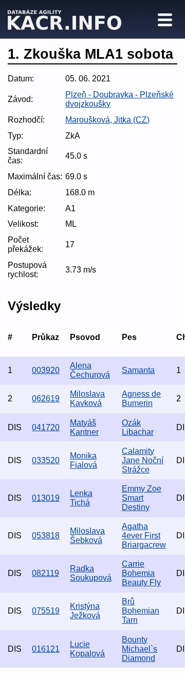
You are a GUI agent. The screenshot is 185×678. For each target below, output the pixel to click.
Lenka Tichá (81, 498)
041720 (46, 427)
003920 (46, 370)
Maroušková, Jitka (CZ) (107, 119)
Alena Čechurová (90, 370)
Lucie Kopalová (87, 649)
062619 (46, 398)
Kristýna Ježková (85, 611)
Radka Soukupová (91, 573)
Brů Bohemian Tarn (140, 610)
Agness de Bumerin (141, 398)
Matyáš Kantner (84, 427)
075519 (46, 610)
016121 (46, 649)
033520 (46, 460)
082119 (45, 573)
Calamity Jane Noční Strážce (142, 460)
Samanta (138, 370)
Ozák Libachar (138, 427)
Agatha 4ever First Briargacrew (144, 535)
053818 (46, 535)
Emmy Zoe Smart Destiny (141, 498)
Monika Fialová (83, 460)
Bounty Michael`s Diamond (139, 649)
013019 (46, 498)
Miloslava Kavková (87, 398)
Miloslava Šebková (87, 536)
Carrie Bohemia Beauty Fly (141, 573)
